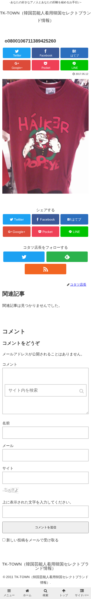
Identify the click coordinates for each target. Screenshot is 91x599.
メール (8, 446)
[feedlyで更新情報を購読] (67, 257)
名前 (6, 423)
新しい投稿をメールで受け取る (32, 540)
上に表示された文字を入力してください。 (37, 502)
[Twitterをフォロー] (24, 257)
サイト (8, 468)
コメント (9, 364)
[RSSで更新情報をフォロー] (45, 269)
